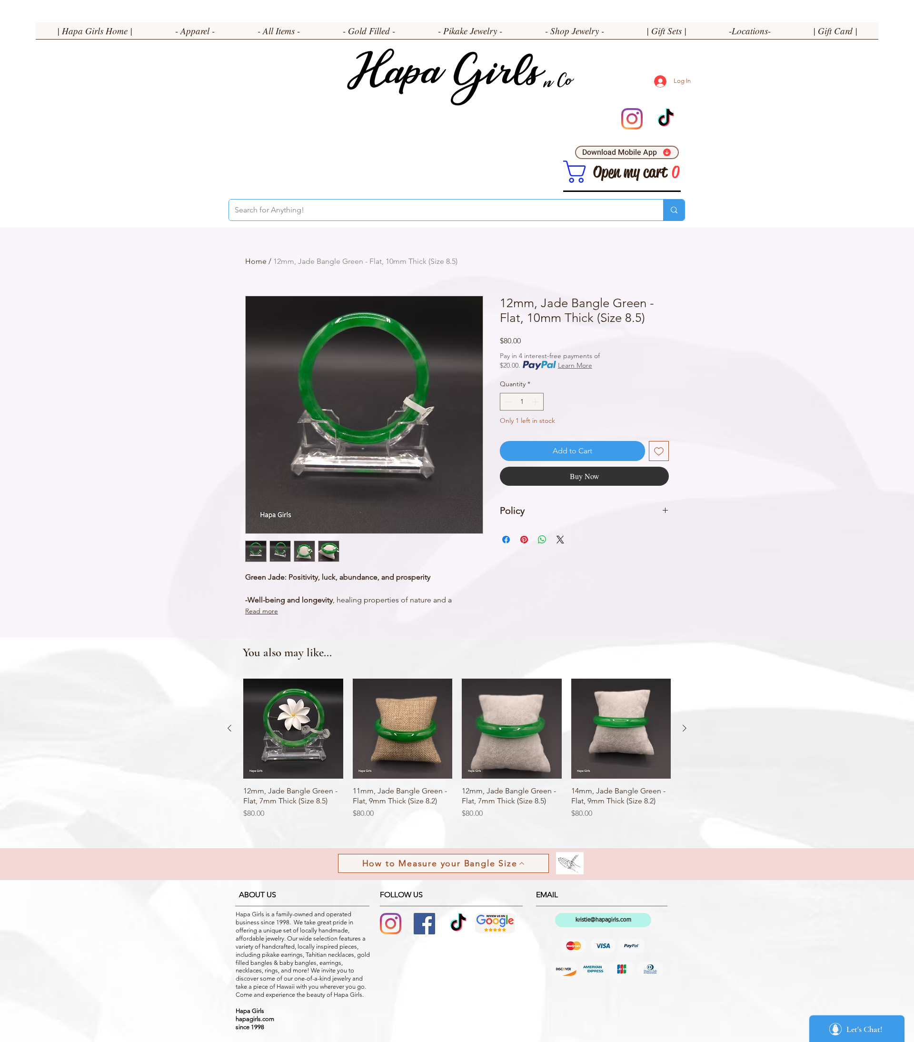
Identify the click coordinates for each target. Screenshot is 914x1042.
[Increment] (536, 401)
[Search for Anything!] (674, 210)
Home (256, 261)
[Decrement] (507, 401)
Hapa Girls (443, 76)
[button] (195, 33)
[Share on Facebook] (506, 539)
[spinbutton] (521, 401)
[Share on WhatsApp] (542, 539)
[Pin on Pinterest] (524, 539)
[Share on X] (560, 539)
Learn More (575, 365)
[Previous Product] (229, 728)
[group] (457, 754)
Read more (261, 611)
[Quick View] (293, 729)
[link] (574, 171)
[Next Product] (684, 728)
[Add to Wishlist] (659, 451)
